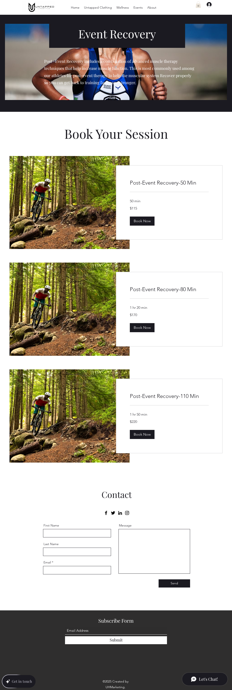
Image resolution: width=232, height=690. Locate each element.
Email (47, 562)
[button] (98, 7)
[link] (169, 182)
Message (125, 525)
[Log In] (207, 4)
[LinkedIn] (120, 513)
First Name (51, 525)
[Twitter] (113, 513)
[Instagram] (127, 513)
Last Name (51, 544)
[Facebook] (106, 513)
